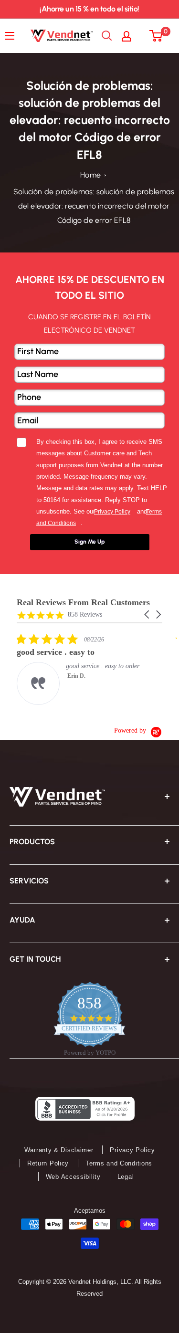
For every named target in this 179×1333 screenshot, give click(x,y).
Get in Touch (35, 959)
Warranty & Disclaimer (59, 1150)
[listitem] (88, 669)
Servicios (29, 880)
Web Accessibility (73, 1176)
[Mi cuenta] (131, 35)
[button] (147, 614)
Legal (125, 1176)
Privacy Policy (132, 1150)
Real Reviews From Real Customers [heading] (83, 602)
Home (90, 174)
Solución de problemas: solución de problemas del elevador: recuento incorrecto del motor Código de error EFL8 (93, 206)
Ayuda (22, 919)
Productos (32, 841)
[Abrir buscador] (107, 36)
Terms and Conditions (118, 1163)
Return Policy (48, 1163)
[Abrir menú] (12, 36)
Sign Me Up (89, 541)
